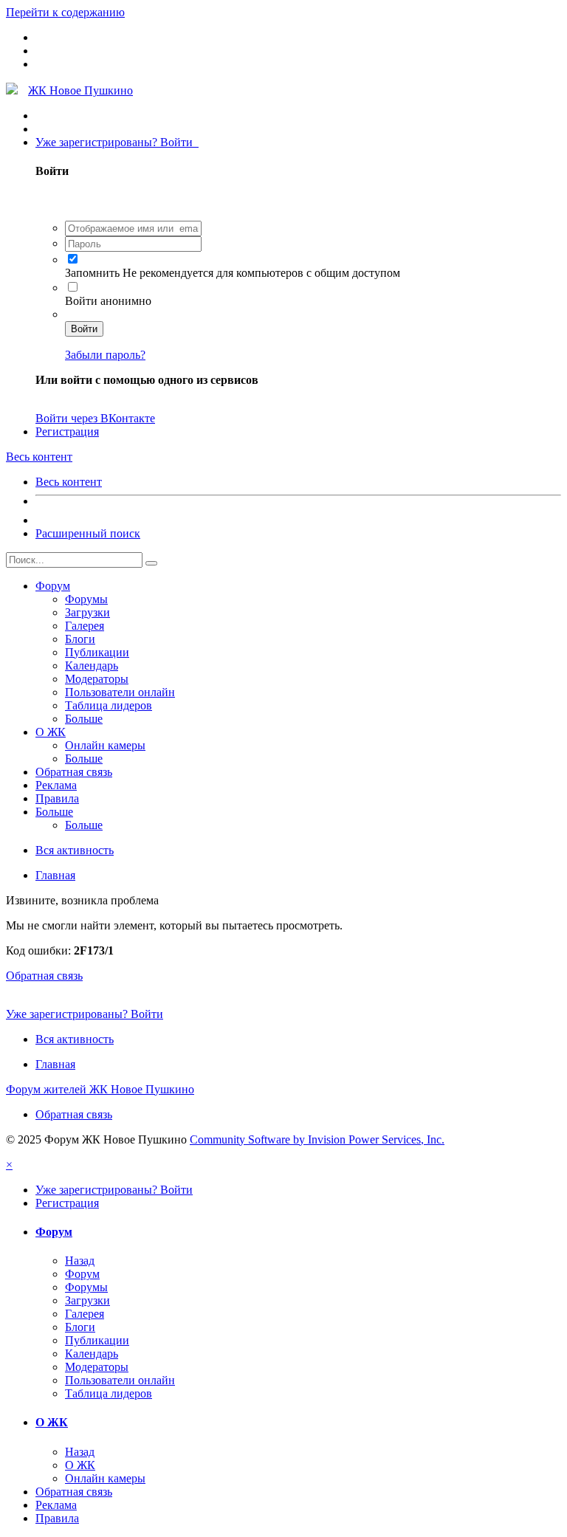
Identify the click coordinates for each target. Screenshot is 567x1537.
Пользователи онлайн (120, 692)
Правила (57, 798)
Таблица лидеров (108, 705)
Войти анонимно (108, 301)
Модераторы (96, 679)
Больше (84, 718)
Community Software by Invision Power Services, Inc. (317, 1139)
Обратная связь (73, 772)
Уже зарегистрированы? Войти (117, 142)
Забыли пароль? (105, 354)
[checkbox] (73, 259)
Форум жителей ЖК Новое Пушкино (100, 1089)
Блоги (80, 639)
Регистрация (67, 431)
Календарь (91, 665)
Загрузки (87, 612)
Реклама (56, 785)
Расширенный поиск (87, 533)
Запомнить (94, 273)
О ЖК (50, 732)
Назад (79, 1260)
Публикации (97, 652)
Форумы (86, 599)
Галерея (84, 625)
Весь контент (68, 481)
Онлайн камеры (105, 745)
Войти (84, 328)
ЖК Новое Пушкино (80, 90)
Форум (52, 586)
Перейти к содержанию (65, 12)
